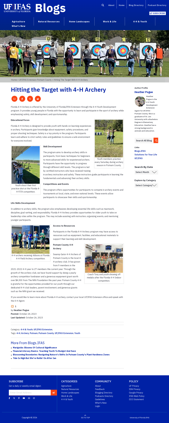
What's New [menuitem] (18, 26)
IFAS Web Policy (136, 396)
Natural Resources (70, 389)
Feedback (100, 389)
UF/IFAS (139, 158)
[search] (156, 140)
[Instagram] (34, 398)
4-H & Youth (27, 329)
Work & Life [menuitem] (109, 21)
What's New (101, 402)
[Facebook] (9, 398)
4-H (18, 333)
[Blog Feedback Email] (29, 398)
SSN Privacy (134, 389)
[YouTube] (24, 398)
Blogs (50, 7)
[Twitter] (14, 398)
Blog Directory (136, 5)
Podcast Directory (157, 5)
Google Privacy (136, 392)
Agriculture (66, 386)
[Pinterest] (19, 398)
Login (97, 406)
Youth (77, 333)
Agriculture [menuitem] (18, 21)
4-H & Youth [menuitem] (140, 21)
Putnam (34, 333)
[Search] (103, 5)
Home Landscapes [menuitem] (79, 21)
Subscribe (159, 13)
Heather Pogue (144, 92)
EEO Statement (136, 399)
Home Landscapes (70, 392)
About (111, 5)
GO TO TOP (85, 418)
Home (122, 5)
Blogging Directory (103, 392)
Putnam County (46, 333)
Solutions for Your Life (146, 154)
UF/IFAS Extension (43, 329)
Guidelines (100, 399)
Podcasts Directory (104, 396)
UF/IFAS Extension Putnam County (35, 79)
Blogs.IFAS (140, 151)
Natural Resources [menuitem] (49, 21)
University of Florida (137, 418)
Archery (25, 333)
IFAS (147, 418)
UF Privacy (134, 386)
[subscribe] (54, 392)
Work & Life (66, 396)
